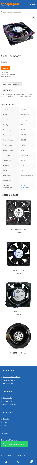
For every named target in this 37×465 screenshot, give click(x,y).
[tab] (7, 84)
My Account (6, 462)
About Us (6, 419)
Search (18, 462)
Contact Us (6, 422)
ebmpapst (8, 76)
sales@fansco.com (12, 440)
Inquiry (5, 68)
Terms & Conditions (9, 405)
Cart (28, 460)
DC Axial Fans (17, 12)
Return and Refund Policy (11, 377)
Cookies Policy (7, 398)
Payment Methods (9, 380)
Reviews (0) (17, 84)
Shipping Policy (8, 384)
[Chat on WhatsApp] (18, 444)
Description (7, 84)
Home (4, 12)
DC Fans (10, 12)
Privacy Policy (7, 401)
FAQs (4, 426)
